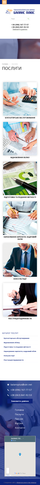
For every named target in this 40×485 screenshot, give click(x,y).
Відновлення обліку (12, 343)
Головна (5, 64)
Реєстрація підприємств (13, 360)
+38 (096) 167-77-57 (20, 24)
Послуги (15, 64)
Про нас (19, 418)
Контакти (20, 427)
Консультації (9, 356)
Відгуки (19, 423)
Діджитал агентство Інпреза (26, 482)
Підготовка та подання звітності (17, 347)
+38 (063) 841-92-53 (20, 27)
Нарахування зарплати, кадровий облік (20, 351)
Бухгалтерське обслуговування (16, 338)
